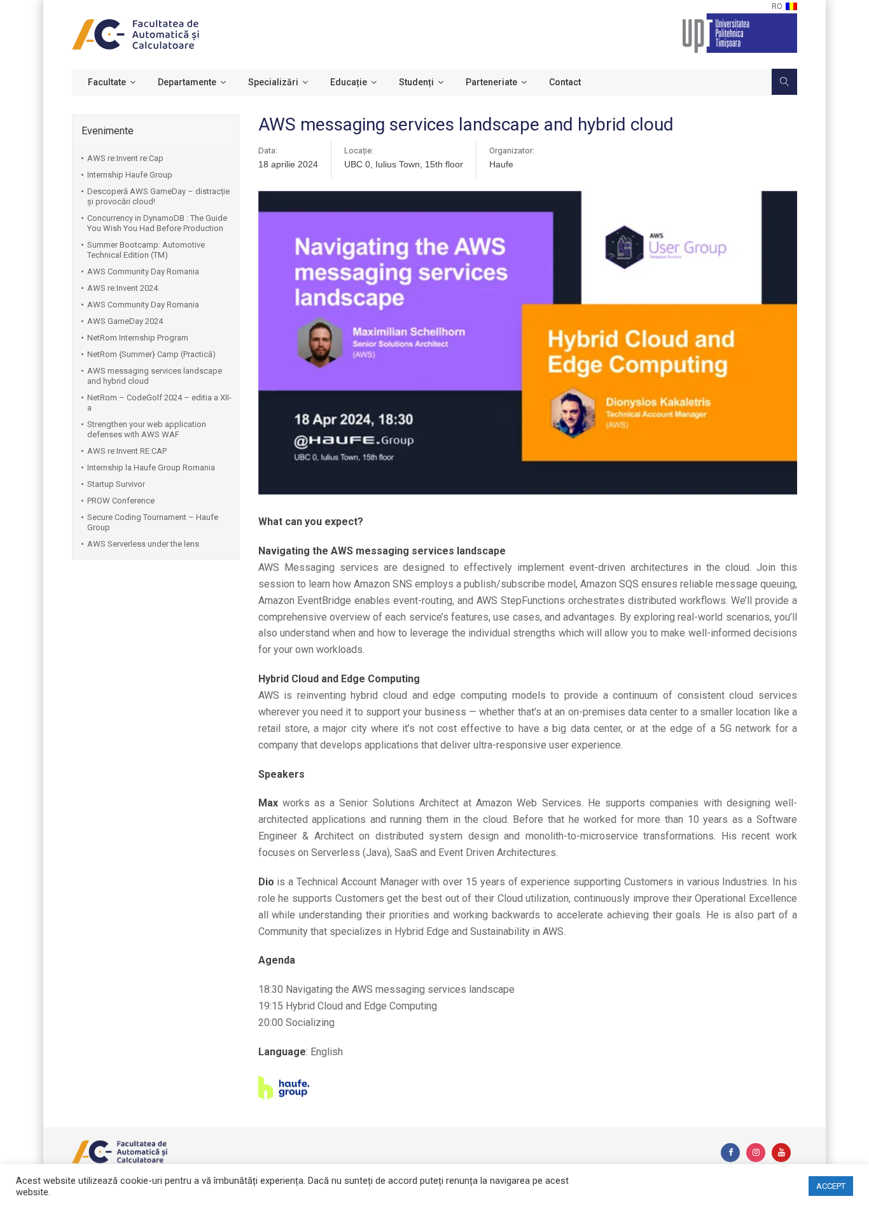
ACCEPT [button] (830, 1186)
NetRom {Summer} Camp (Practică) (151, 354)
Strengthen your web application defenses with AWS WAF (146, 429)
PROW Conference (121, 500)
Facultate (107, 82)
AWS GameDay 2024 (125, 321)
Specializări (273, 82)
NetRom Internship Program (137, 337)
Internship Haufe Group (129, 174)
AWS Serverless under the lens (143, 544)
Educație (348, 82)
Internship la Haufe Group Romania (151, 467)
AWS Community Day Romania (143, 271)
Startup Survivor (116, 484)
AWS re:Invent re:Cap (125, 158)
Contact (565, 82)
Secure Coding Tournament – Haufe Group (152, 522)
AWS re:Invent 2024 (122, 288)
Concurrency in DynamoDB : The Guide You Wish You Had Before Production (157, 223)
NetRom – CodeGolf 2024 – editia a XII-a (159, 402)
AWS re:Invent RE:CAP (127, 451)
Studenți (416, 82)
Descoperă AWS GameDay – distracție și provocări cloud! (158, 196)
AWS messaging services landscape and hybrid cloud (154, 376)
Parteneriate (491, 82)
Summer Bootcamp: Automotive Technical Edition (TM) (146, 250)
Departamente (187, 82)
